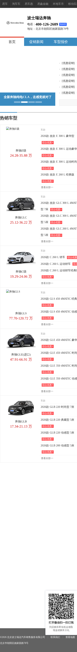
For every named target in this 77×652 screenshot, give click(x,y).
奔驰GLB (21, 421)
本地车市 (58, 3)
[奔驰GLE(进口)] (21, 341)
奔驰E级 (21, 150)
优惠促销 (68, 63)
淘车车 (16, 3)
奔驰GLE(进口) (21, 354)
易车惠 (29, 3)
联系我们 (55, 637)
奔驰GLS (21, 313)
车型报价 (61, 42)
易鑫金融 (42, 3)
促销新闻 (36, 42)
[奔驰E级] (21, 137)
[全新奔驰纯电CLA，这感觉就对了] (27, 91)
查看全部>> (47, 187)
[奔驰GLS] (21, 299)
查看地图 (70, 637)
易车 (5, 3)
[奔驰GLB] (21, 408)
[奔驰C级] (21, 258)
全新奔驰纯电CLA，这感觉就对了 (28, 97)
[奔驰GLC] (21, 204)
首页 (12, 42)
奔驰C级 (21, 271)
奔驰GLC (21, 217)
